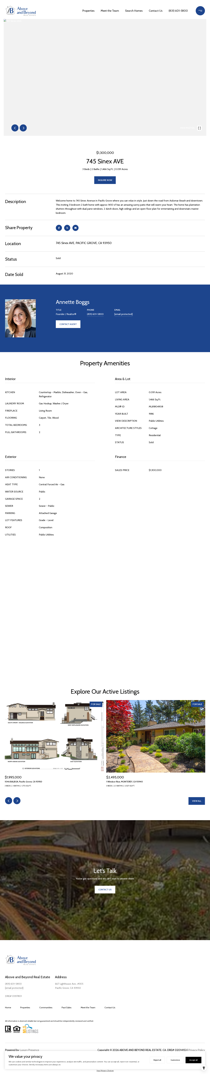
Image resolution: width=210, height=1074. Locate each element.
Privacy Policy (196, 1050)
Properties (88, 10)
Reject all (157, 1060)
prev (14, 127)
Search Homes (134, 10)
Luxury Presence (29, 1050)
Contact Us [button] (105, 889)
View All (196, 801)
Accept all (193, 1060)
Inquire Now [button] (105, 180)
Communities (45, 1007)
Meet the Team (110, 10)
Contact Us (155, 10)
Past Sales (66, 1007)
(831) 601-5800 (178, 10)
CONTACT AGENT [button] (68, 324)
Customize (175, 1060)
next (23, 127)
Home (8, 1007)
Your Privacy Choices (105, 1070)
